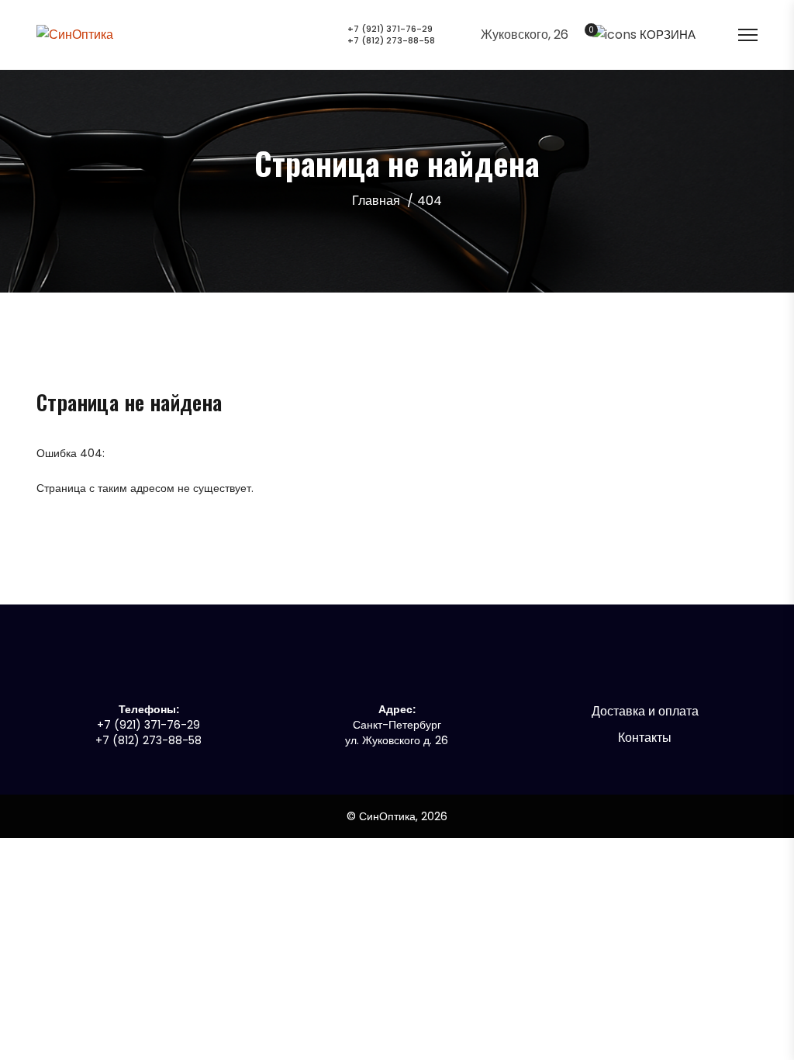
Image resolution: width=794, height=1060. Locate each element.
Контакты (644, 738)
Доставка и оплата (645, 711)
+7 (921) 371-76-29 (390, 29)
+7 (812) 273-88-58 (391, 41)
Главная (376, 201)
